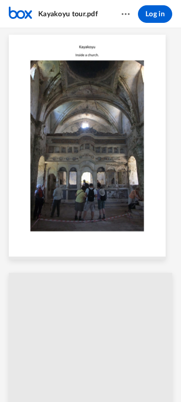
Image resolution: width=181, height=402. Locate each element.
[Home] (20, 14)
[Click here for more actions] (125, 14)
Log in (155, 14)
